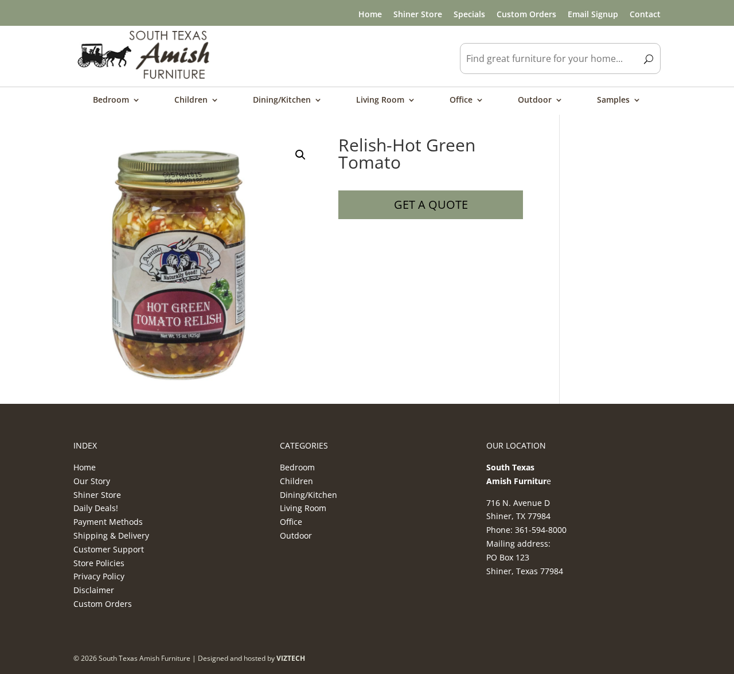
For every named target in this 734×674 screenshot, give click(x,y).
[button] (300, 155)
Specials (469, 14)
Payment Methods (108, 521)
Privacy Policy (98, 576)
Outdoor (535, 100)
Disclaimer (93, 590)
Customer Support (108, 549)
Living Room (380, 100)
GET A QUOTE (431, 204)
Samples (613, 100)
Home (370, 14)
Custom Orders (526, 14)
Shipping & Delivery (111, 535)
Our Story (91, 481)
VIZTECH (290, 658)
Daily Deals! (95, 507)
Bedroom (111, 100)
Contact (645, 14)
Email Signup (593, 14)
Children (191, 100)
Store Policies (98, 563)
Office (461, 100)
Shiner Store (417, 14)
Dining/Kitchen (282, 100)
